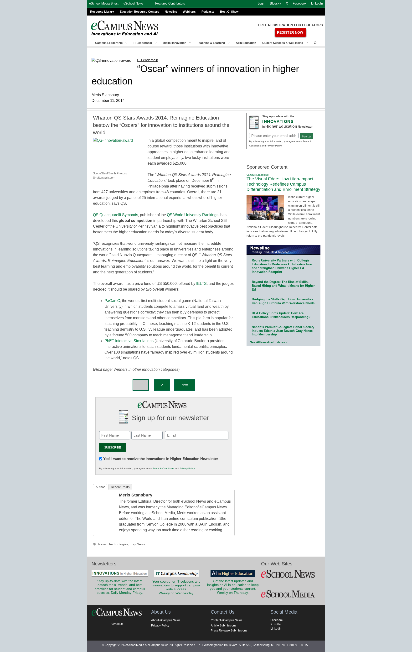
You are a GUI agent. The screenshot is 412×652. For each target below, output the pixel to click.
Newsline (171, 11)
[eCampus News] (125, 28)
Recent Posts (120, 487)
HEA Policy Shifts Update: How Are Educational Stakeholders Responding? (281, 315)
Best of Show (229, 11)
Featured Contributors (170, 3)
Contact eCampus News (226, 620)
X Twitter (275, 624)
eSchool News (133, 3)
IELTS (201, 284)
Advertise (117, 624)
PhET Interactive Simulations (129, 341)
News (102, 544)
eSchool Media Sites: (104, 3)
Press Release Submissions (229, 630)
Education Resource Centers (139, 11)
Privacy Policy (187, 468)
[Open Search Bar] (315, 43)
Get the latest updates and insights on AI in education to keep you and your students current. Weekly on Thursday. (233, 587)
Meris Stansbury (135, 495)
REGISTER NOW (290, 32)
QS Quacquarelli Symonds (115, 215)
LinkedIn (276, 628)
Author (100, 487)
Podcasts (207, 11)
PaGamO (112, 301)
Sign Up (306, 136)
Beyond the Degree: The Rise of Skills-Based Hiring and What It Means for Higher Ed (283, 285)
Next (184, 385)
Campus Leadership (109, 43)
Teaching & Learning (211, 43)
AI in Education (246, 43)
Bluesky (275, 3)
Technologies (118, 544)
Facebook (276, 620)
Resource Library (102, 11)
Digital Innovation (174, 43)
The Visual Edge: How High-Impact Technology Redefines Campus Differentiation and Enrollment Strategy (283, 184)
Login (261, 3)
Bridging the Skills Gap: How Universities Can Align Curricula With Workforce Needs (283, 301)
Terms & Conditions (163, 468)
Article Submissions (223, 625)
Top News (137, 544)
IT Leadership (143, 43)
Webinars (189, 11)
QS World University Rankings (192, 215)
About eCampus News (165, 620)
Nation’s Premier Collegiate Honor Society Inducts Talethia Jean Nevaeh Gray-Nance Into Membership (283, 330)
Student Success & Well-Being (282, 43)
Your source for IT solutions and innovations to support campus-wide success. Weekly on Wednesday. (176, 587)
